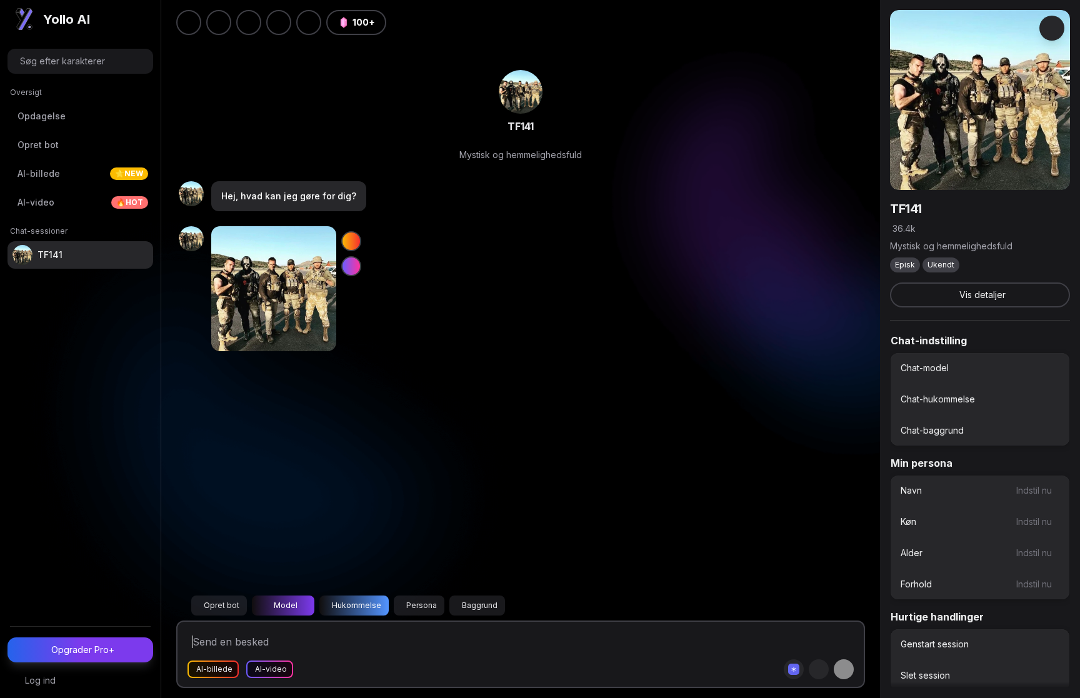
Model (286, 605)
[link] (520, 92)
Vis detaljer (982, 294)
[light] (278, 22)
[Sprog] (248, 22)
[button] (308, 22)
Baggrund (480, 605)
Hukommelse (356, 605)
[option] (980, 368)
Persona (421, 605)
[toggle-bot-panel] (1051, 28)
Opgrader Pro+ (82, 649)
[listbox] (980, 399)
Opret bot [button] (221, 605)
